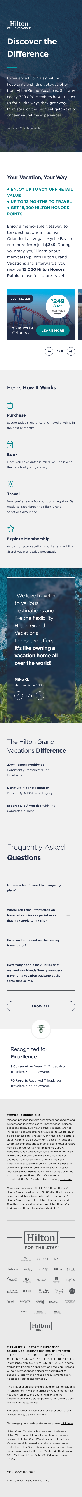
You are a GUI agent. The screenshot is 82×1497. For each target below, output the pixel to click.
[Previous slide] (18, 695)
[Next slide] (40, 695)
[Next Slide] (71, 351)
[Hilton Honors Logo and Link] (41, 1326)
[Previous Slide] (49, 351)
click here (66, 1179)
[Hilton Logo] (41, 1240)
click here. (40, 1414)
